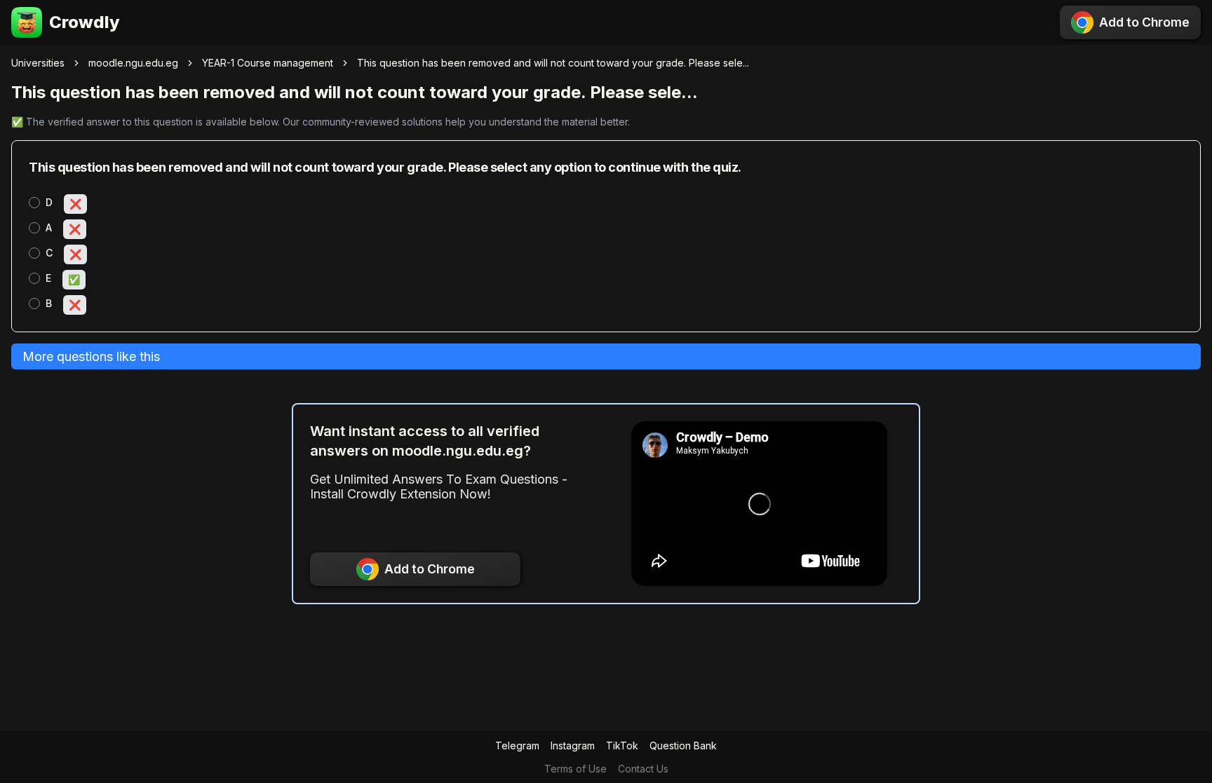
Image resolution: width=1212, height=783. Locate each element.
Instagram (573, 745)
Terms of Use (575, 769)
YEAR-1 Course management (267, 63)
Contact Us (643, 769)
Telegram (517, 745)
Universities (38, 63)
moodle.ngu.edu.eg (133, 63)
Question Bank (683, 745)
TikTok (622, 745)
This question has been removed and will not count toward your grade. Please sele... (553, 63)
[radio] (34, 202)
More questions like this (91, 356)
